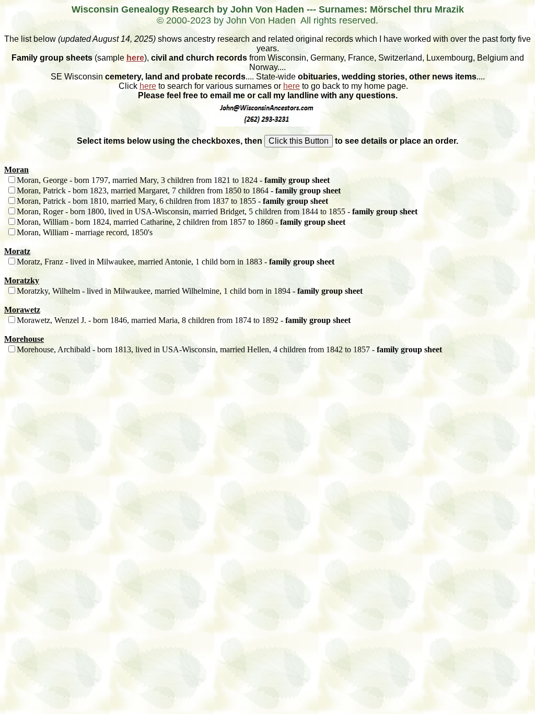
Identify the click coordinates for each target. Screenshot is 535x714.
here (135, 57)
